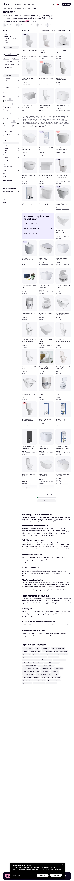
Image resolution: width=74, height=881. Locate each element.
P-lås (55, 521)
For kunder (5, 1)
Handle (24, 4)
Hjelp (33, 4)
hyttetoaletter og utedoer (36, 521)
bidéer (45, 521)
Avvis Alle (42, 875)
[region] (37, 871)
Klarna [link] (4, 8)
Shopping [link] (10, 8)
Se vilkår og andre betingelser (37, 126)
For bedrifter (11, 1)
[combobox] (48, 30)
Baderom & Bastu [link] (26, 8)
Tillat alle (56, 875)
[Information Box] (31, 30)
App (29, 4)
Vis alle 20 (5, 160)
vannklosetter (25, 521)
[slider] (4, 55)
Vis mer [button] (46, 501)
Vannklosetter (7, 36)
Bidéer (5, 40)
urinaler (50, 521)
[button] (58, 4)
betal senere (57, 604)
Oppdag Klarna (17, 4)
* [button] (29, 56)
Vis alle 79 (5, 92)
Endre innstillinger (18, 875)
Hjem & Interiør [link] (17, 8)
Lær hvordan (33, 21)
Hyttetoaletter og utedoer (10, 38)
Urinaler (6, 42)
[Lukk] (62, 864)
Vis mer (51, 18)
